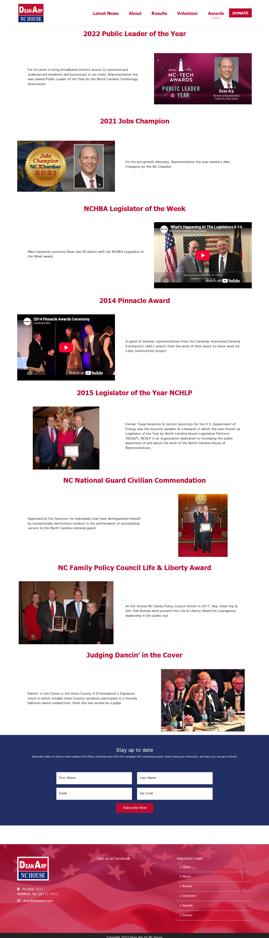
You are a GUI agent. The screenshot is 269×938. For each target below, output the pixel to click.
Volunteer (187, 13)
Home (186, 867)
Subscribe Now (134, 808)
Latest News (106, 13)
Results (159, 13)
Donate (240, 12)
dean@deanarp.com (38, 901)
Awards (216, 13)
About (135, 13)
